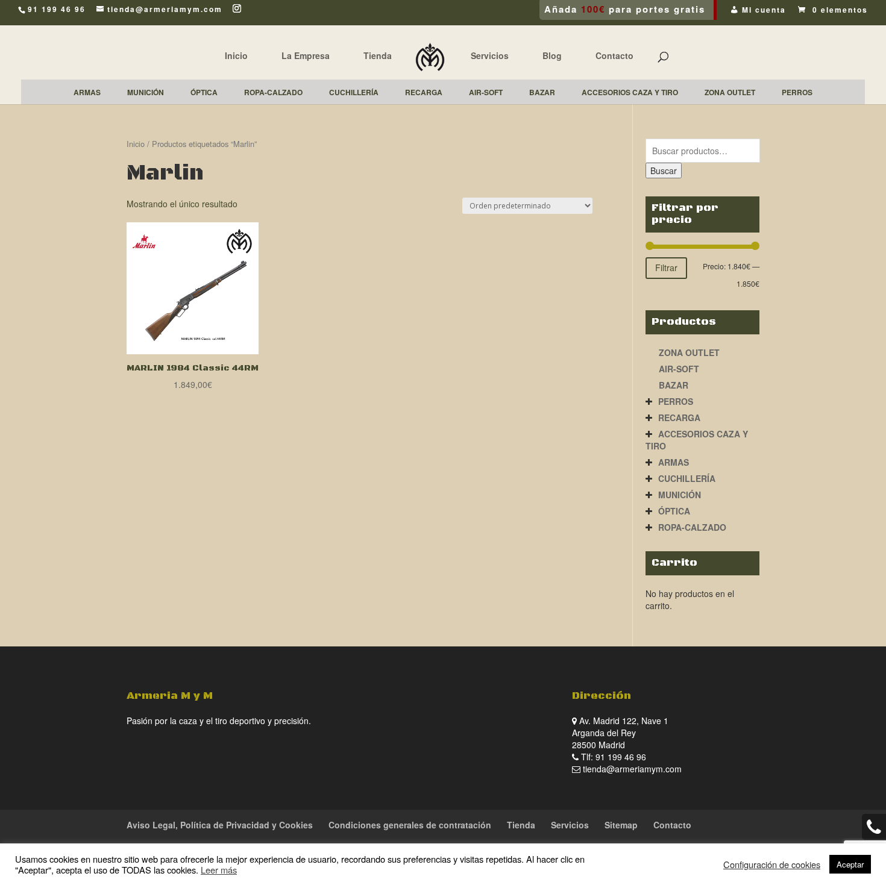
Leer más (219, 869)
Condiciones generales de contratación (409, 825)
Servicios (490, 55)
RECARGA (679, 417)
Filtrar (666, 267)
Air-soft (679, 369)
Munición (679, 495)
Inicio (236, 55)
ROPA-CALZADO (692, 527)
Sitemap (621, 825)
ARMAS (673, 462)
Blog (552, 55)
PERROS (675, 401)
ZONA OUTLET (689, 352)
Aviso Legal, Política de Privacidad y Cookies (220, 825)
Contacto (614, 55)
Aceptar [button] (850, 864)
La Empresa (305, 55)
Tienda (377, 55)
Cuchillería (686, 478)
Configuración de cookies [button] (771, 864)
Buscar (663, 170)
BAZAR (673, 385)
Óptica (674, 511)
